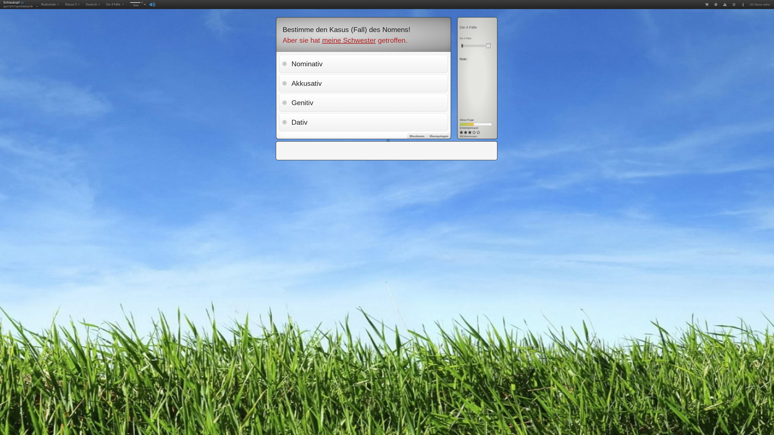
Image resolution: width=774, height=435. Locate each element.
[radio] (461, 132)
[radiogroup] (470, 132)
